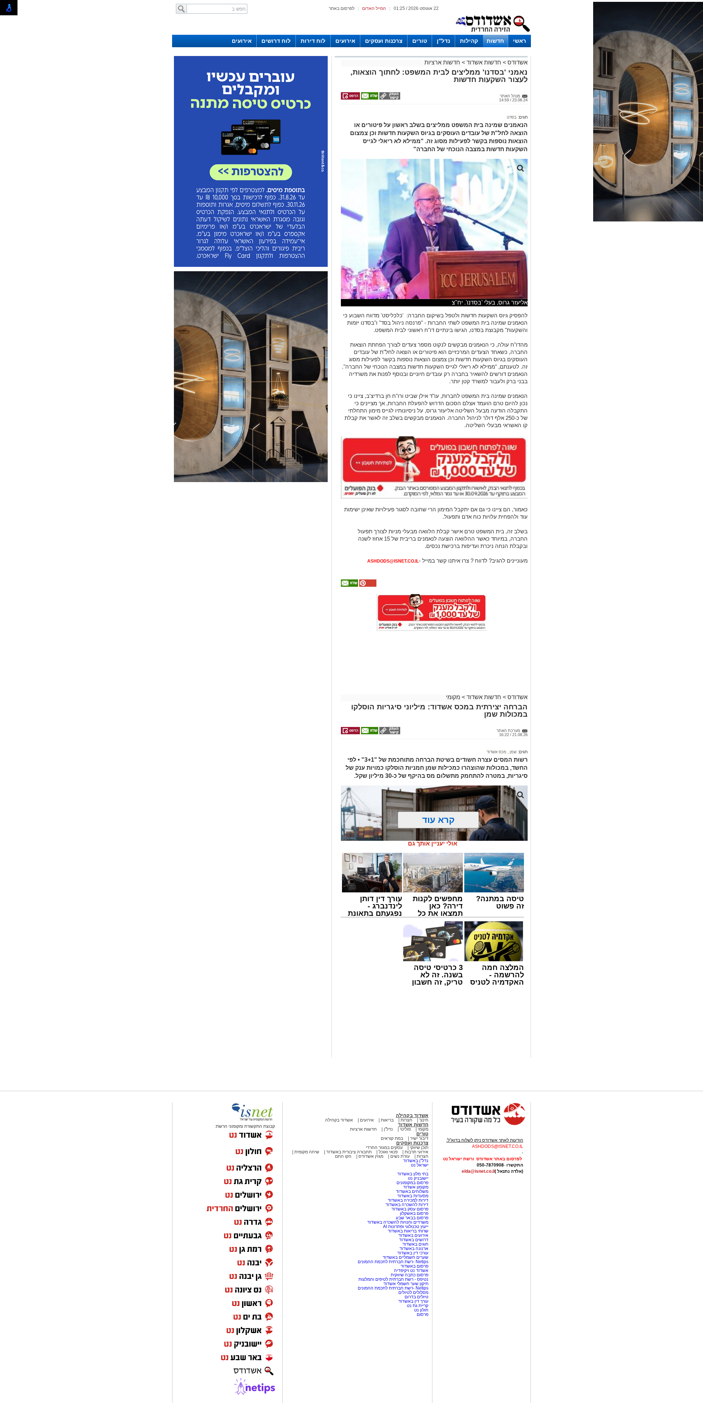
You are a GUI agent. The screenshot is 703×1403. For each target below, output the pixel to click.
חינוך (423, 1120)
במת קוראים (392, 1138)
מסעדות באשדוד (412, 1195)
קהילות (469, 41)
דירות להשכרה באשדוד (407, 1204)
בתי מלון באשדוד (412, 1173)
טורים (419, 41)
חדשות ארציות (442, 62)
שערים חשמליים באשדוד (405, 1257)
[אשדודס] (481, 1124)
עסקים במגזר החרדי (384, 1147)
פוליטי (405, 1129)
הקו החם (343, 1156)
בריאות (387, 1120)
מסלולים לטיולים (413, 1292)
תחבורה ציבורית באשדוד (349, 1151)
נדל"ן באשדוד (415, 1160)
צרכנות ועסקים (383, 41)
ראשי (519, 41)
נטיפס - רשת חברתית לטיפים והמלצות (393, 1279)
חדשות (495, 41)
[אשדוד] (492, 33)
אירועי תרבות (416, 1151)
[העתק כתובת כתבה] (389, 98)
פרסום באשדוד (413, 1266)
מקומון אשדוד (415, 1187)
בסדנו (512, 117)
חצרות (406, 1120)
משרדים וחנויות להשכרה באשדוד (397, 1222)
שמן (513, 752)
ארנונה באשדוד (413, 1248)
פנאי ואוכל (388, 1151)
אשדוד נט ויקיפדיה (410, 1270)
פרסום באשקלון (414, 1213)
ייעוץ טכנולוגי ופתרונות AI (405, 1226)
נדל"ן (443, 41)
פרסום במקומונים (412, 1182)
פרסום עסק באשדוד (409, 1209)
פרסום (422, 1314)
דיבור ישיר (419, 1138)
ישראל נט (419, 1165)
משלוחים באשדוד (412, 1191)
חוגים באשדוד (415, 1244)
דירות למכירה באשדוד (408, 1200)
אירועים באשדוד (413, 1235)
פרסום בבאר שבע (412, 1217)
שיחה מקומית (306, 1151)
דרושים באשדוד (413, 1239)
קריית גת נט (417, 1305)
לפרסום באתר (341, 8)
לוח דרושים (276, 41)
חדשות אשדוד (483, 62)
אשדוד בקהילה (412, 1115)
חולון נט (420, 1310)
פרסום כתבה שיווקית (409, 1274)
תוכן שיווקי (419, 1147)
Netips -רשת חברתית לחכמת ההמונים (393, 1261)
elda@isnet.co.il (478, 1171)
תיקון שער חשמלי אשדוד (405, 1283)
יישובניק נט (417, 1178)
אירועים (345, 41)
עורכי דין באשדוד (412, 1252)
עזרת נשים (400, 1156)
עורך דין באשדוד (413, 1301)
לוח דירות (313, 41)
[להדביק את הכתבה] (367, 585)
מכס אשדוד (496, 752)
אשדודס (517, 62)
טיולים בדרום (415, 1296)
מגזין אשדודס (370, 1156)
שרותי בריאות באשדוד (408, 1231)
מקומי (453, 697)
